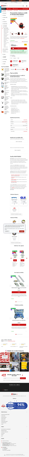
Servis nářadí (2, 433)
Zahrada (4, 15)
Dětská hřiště (5, 23)
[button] (15, 262)
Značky (4, 63)
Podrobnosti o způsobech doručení (16, 214)
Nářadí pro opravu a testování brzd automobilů (6, 35)
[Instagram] (14, 401)
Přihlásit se (23, 378)
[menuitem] (3, 9)
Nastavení (7, 231)
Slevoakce (4, 13)
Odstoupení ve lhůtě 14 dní (4, 431)
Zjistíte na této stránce (13, 443)
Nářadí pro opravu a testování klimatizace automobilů (6, 38)
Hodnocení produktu (19, 69)
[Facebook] (12, 401)
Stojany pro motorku (6, 42)
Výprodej (4, 61)
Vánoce (4, 54)
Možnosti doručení (25, 41)
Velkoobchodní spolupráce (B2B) (5, 414)
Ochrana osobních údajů (4, 421)
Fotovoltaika (5, 59)
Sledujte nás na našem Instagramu (15, 351)
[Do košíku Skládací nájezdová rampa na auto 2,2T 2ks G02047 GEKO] (19, 292)
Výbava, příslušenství (5, 27)
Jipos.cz (13, 187)
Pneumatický (25, 131)
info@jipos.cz (6, 389)
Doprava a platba (3, 418)
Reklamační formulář (3, 430)
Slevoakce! (20, 0)
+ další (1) (25, 34)
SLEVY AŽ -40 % (13, 0)
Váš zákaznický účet (3, 422)
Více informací (22, 38)
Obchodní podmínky (3, 417)
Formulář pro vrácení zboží (13, 445)
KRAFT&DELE (25, 119)
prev (10, 286)
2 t (26, 129)
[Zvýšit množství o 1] (14, 48)
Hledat (23, 6)
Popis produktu (13, 69)
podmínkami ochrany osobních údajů (15, 380)
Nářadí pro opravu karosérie (6, 41)
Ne (26, 127)
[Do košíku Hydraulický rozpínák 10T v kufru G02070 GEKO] (19, 325)
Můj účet (2, 434)
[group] (15, 258)
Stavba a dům (5, 17)
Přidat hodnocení (19, 141)
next (27, 286)
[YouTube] (16, 401)
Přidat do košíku (20, 48)
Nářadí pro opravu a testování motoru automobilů (6, 32)
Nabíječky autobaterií (6, 29)
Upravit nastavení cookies (20, 454)
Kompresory (5, 43)
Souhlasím (21, 231)
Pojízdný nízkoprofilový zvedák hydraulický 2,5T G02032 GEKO (22, 255)
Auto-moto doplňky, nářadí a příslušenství (5, 49)
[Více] (25, 9)
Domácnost (5, 21)
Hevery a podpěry (6, 28)
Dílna (4, 19)
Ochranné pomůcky (4, 57)
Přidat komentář (17, 150)
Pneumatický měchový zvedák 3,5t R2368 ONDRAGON (15, 255)
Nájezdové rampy (6, 30)
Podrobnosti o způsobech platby (16, 242)
